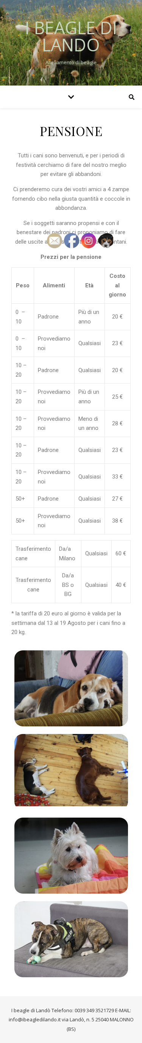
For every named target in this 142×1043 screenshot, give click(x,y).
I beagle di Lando (71, 36)
